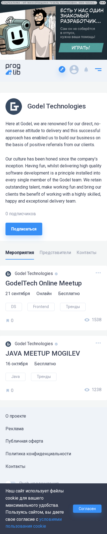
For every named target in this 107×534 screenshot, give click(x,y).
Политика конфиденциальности (38, 453)
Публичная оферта (24, 441)
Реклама (14, 428)
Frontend (41, 306)
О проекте (15, 416)
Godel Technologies (34, 273)
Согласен (87, 508)
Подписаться (23, 229)
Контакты (15, 466)
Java (15, 376)
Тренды (73, 306)
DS (13, 306)
